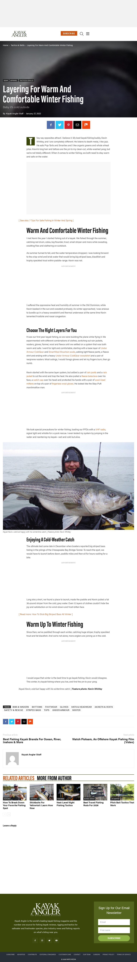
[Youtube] (56, 940)
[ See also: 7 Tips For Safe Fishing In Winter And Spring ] (46, 220)
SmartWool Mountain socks (62, 351)
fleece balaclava (89, 376)
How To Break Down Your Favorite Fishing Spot (14, 805)
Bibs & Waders (21, 707)
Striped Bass (33, 710)
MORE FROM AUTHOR (54, 778)
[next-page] (9, 814)
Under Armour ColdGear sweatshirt (73, 355)
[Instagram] (42, 940)
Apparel (13, 80)
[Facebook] (51, 125)
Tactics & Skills (17, 45)
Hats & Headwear (81, 707)
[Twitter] (60, 125)
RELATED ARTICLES (18, 778)
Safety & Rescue (13, 710)
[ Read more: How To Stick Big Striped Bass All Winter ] (46, 614)
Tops (46, 710)
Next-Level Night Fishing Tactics (65, 804)
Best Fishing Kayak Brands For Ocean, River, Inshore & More (32, 740)
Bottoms (37, 707)
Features (7, 799)
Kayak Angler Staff (14, 113)
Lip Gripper (115, 799)
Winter (76, 710)
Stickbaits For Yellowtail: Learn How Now (41, 805)
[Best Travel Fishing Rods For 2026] (95, 792)
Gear (6, 80)
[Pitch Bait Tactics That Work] (122, 792)
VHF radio (100, 429)
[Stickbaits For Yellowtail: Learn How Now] (42, 792)
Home (5, 45)
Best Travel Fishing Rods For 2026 (93, 804)
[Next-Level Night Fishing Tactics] (68, 792)
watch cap (38, 379)
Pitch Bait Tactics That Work (122, 804)
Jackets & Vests (104, 707)
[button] (81, 34)
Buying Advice (89, 799)
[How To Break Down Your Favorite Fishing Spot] (15, 792)
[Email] (77, 125)
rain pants (91, 372)
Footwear (51, 707)
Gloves (64, 707)
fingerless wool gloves (62, 383)
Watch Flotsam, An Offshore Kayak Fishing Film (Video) (103, 740)
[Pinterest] (68, 125)
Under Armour (60, 710)
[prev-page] (4, 814)
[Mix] (86, 125)
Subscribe (69, 33)
